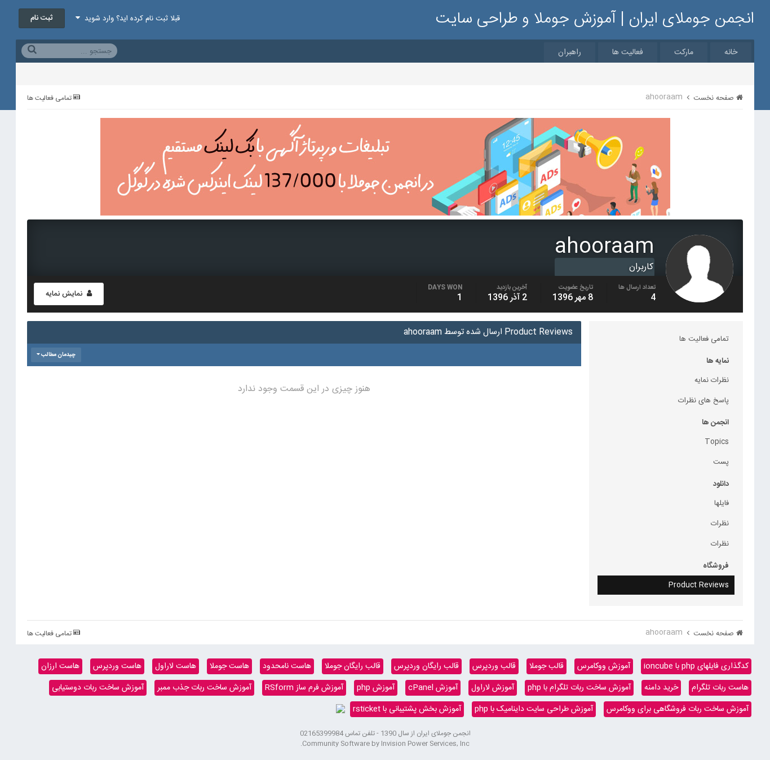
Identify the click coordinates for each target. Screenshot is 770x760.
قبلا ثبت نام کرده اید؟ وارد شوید (130, 18)
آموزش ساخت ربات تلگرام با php (579, 688)
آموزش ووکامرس (603, 666)
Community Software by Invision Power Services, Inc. (385, 743)
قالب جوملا (546, 666)
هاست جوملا (229, 666)
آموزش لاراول (492, 688)
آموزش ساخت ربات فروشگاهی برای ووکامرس (678, 709)
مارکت (683, 52)
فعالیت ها (627, 52)
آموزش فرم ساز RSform (304, 688)
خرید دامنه (661, 688)
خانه (730, 52)
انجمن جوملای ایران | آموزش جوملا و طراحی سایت (595, 19)
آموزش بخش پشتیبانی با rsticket (407, 709)
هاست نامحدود (287, 666)
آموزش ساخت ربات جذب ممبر (204, 688)
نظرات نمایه (711, 380)
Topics (717, 442)
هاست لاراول (175, 666)
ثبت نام (41, 18)
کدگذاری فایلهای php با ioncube (696, 666)
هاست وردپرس (117, 666)
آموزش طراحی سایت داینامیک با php (534, 709)
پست (721, 462)
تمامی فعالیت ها (704, 339)
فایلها (721, 503)
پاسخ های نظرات (703, 400)
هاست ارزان (60, 666)
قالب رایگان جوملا (352, 666)
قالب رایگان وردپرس (426, 666)
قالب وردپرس (494, 666)
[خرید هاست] (340, 709)
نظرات (720, 523)
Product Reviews (699, 585)
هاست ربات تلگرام (720, 688)
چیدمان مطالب (58, 354)
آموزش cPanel (433, 688)
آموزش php (376, 688)
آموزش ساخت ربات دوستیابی (98, 688)
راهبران (569, 52)
